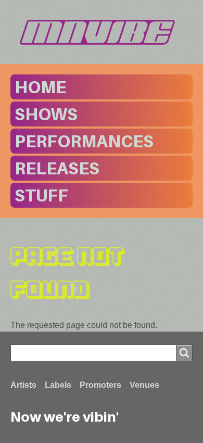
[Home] (101, 32)
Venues (144, 385)
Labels (58, 385)
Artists (23, 385)
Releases (57, 168)
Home (40, 87)
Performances (84, 141)
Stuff (41, 195)
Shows (46, 114)
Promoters (100, 385)
